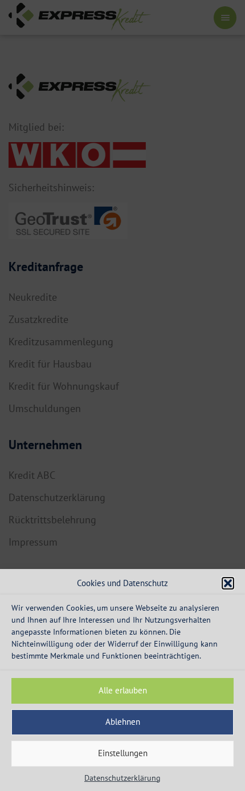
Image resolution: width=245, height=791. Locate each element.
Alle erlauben (123, 690)
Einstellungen (123, 753)
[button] (228, 583)
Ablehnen (122, 721)
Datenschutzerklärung (122, 778)
